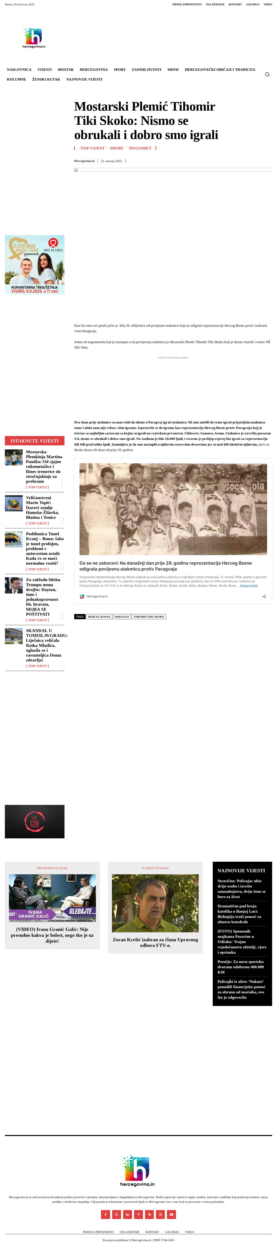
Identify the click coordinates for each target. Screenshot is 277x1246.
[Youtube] (171, 1214)
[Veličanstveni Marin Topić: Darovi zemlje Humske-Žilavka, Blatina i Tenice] (14, 503)
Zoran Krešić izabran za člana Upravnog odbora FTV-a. (155, 942)
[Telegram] (249, 160)
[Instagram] (116, 1214)
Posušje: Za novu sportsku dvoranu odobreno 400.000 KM (241, 966)
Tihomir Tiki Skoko (149, 616)
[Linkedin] (221, 160)
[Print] (240, 160)
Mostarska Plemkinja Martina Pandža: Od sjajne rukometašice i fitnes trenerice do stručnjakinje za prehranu (44, 466)
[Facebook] (184, 160)
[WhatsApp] (212, 160)
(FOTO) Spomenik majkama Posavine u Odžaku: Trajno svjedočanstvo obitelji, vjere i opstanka (242, 941)
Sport (117, 148)
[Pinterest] (203, 160)
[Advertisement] (161, 37)
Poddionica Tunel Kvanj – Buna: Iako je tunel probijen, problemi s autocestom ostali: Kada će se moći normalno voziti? (45, 548)
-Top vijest (37, 487)
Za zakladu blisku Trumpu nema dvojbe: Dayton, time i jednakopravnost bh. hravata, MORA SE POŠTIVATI (43, 596)
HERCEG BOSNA (99, 616)
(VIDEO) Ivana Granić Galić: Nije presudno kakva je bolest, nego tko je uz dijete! (52, 935)
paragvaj (122, 616)
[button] (267, 74)
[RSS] (149, 1214)
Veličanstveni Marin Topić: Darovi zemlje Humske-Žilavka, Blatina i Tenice (42, 507)
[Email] (231, 160)
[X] (193, 160)
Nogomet (140, 148)
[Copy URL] (268, 160)
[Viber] (259, 160)
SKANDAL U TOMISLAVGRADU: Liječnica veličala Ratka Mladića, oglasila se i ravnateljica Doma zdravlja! (47, 645)
